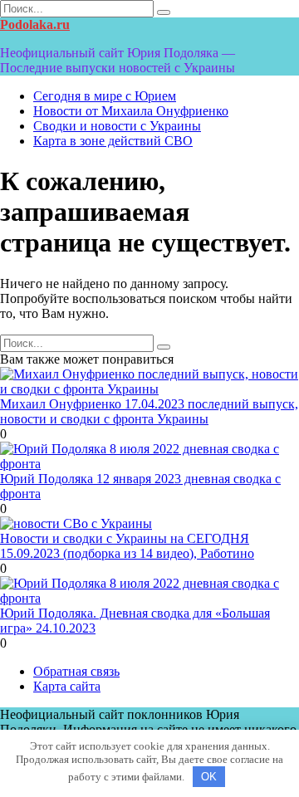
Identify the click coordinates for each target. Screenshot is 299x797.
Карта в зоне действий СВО (113, 141)
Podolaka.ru (35, 24)
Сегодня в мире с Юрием (104, 96)
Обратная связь (76, 671)
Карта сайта (66, 686)
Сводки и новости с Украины (117, 126)
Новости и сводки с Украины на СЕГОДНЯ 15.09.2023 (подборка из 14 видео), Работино (127, 545)
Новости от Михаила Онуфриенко (130, 111)
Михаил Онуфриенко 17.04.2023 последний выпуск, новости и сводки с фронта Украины (149, 411)
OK (209, 776)
